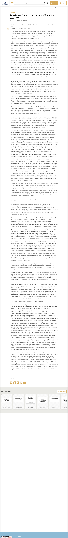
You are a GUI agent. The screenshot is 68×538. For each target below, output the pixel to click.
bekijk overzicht (62, 391)
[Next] (64, 402)
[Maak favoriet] (53, 8)
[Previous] (3, 402)
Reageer (55, 3)
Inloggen (64, 3)
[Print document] (55, 8)
